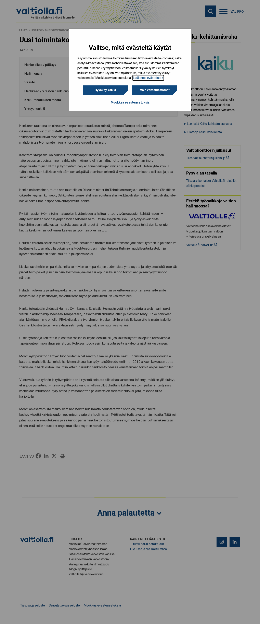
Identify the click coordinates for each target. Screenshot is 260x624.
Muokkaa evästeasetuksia (130, 102)
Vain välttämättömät (154, 90)
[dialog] (130, 69)
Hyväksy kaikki (105, 90)
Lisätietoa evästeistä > (148, 78)
